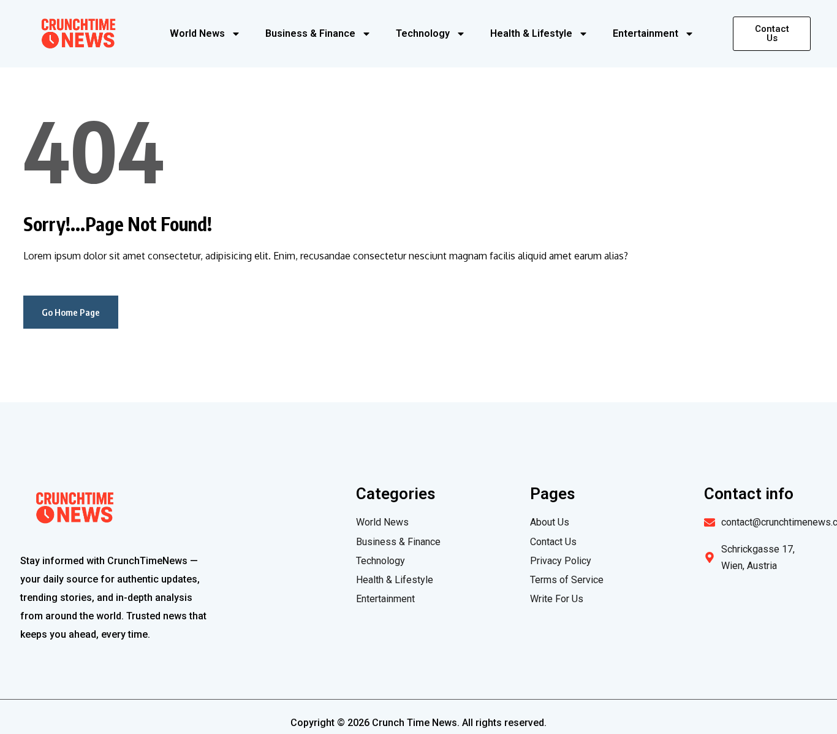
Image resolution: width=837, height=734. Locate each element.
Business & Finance (310, 33)
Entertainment (645, 33)
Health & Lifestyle (531, 33)
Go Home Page (71, 312)
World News (197, 33)
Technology (423, 33)
